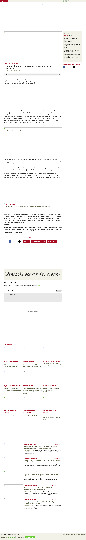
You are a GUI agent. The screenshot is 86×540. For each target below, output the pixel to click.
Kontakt (9, 534)
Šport (80, 9)
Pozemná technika (20, 9)
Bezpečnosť (59, 9)
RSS (2, 534)
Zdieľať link (27, 241)
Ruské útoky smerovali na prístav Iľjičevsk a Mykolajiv (71, 51)
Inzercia (5, 534)
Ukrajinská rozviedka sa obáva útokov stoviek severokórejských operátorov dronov (72, 46)
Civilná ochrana (73, 9)
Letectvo (29, 9)
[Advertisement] (43, 21)
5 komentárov (46, 412)
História (65, 9)
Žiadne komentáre (27, 363)
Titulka (6, 9)
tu (34, 277)
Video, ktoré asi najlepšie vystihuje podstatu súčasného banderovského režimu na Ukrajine (72, 40)
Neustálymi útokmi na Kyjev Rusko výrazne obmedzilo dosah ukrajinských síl (72, 62)
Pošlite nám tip (52, 241)
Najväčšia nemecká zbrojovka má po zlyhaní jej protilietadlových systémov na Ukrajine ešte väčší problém (72, 56)
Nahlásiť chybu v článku (38, 241)
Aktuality (12, 9)
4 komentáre (57, 444)
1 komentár (6, 363)
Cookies (17, 534)
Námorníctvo (36, 9)
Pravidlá (13, 534)
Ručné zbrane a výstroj (48, 9)
